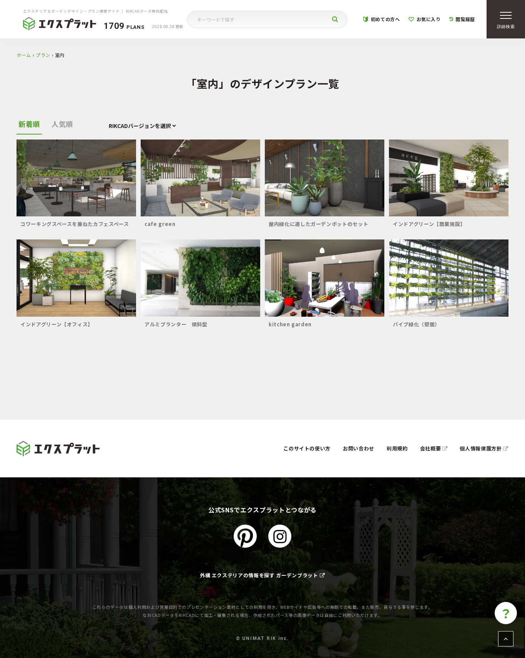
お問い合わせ (358, 448)
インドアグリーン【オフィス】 (56, 324)
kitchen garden (290, 324)
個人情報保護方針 (481, 448)
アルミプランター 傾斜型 (176, 324)
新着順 (29, 124)
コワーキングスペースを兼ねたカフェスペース (74, 224)
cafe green (160, 224)
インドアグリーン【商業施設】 (429, 224)
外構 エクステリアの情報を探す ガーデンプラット (259, 575)
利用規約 (397, 448)
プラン (43, 55)
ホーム (24, 55)
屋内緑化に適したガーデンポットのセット (318, 224)
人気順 (62, 124)
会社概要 (431, 448)
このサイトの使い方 (307, 448)
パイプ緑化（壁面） (416, 324)
